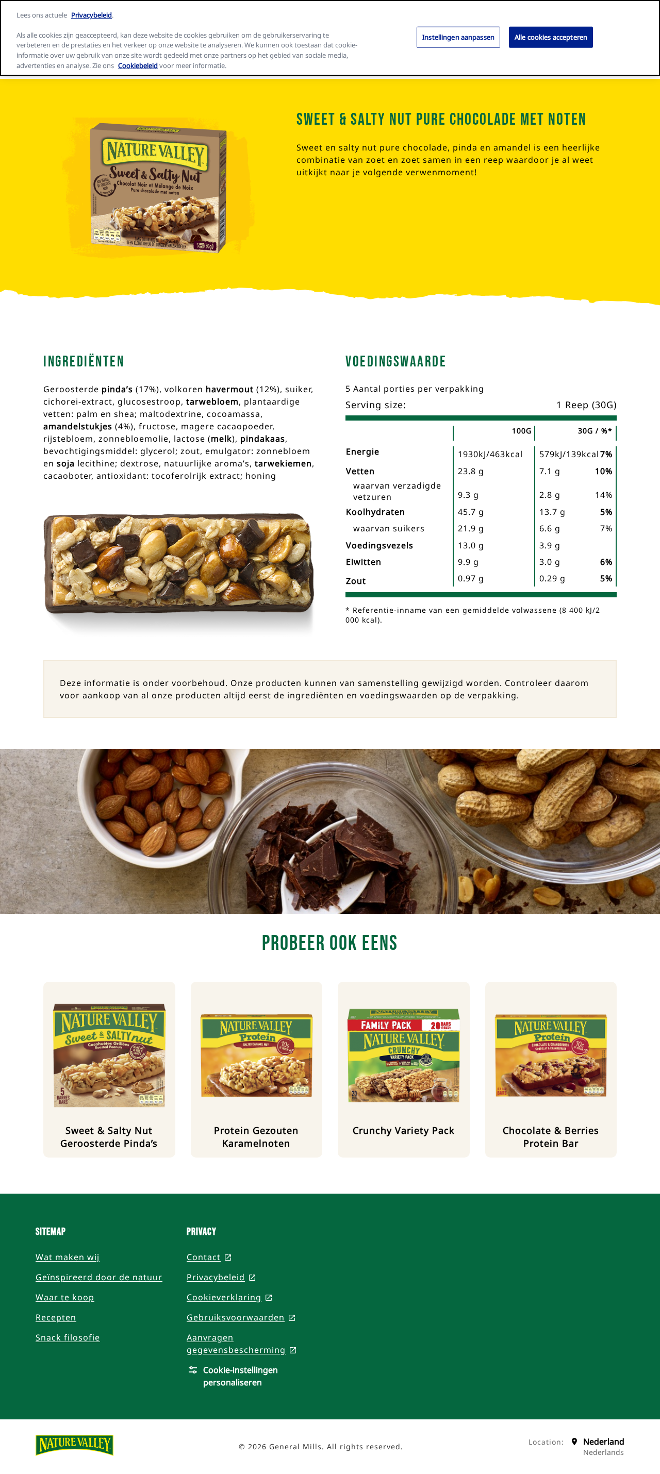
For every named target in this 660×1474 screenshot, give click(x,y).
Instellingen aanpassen (458, 36)
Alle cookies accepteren (551, 36)
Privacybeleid (91, 15)
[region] (330, 38)
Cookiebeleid (138, 65)
